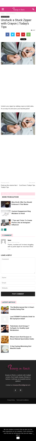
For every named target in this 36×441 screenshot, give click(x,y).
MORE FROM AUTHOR (10, 197)
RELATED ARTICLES (9, 194)
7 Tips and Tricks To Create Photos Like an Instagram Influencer (22, 222)
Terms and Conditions (23, 400)
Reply (9, 249)
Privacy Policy (11, 400)
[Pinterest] (21, 390)
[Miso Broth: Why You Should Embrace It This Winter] (6, 204)
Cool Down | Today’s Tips (27, 185)
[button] (33, 9)
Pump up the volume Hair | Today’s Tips (9, 186)
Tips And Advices (5, 16)
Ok (18, 438)
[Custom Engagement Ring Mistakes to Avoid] (6, 213)
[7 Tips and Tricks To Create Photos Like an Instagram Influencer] (6, 222)
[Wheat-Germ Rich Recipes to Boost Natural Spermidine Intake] (5, 339)
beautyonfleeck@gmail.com (21, 385)
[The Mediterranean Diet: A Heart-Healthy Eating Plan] (5, 310)
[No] (34, 434)
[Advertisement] (18, 3)
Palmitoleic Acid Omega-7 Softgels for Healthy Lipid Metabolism (19, 328)
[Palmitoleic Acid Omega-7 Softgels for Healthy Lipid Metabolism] (5, 329)
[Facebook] (15, 390)
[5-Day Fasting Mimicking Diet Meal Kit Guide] (5, 349)
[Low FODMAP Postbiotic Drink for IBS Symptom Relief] (5, 319)
